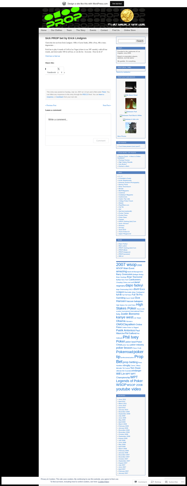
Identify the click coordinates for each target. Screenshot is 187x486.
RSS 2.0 (85, 94)
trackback (59, 97)
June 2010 (122, 405)
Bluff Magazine (124, 190)
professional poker (127, 357)
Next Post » (107, 105)
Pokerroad (124, 352)
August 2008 (123, 438)
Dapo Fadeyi (123, 244)
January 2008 (123, 453)
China (125, 282)
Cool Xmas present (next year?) (129, 146)
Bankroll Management (135, 272)
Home (43, 30)
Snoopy (121, 227)
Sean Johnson (124, 223)
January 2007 (123, 473)
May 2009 (122, 420)
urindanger (136, 370)
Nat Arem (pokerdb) (125, 211)
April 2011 (122, 401)
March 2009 (123, 424)
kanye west (124, 317)
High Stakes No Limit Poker (126, 305)
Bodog (141, 274)
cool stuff (130, 282)
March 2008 (123, 448)
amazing (121, 271)
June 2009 (122, 418)
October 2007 (123, 459)
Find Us (116, 30)
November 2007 (124, 457)
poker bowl (130, 341)
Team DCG (122, 229)
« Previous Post (50, 105)
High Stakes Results (125, 162)
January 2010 (123, 409)
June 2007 (122, 467)
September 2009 (124, 414)
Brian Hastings (121, 277)
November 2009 (124, 412)
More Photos (121, 136)
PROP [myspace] (124, 252)
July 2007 (122, 465)
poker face (126, 345)
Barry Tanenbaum (125, 186)
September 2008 (124, 436)
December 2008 (124, 430)
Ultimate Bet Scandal (123, 371)
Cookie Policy (103, 482)
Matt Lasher (123, 246)
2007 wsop (126, 264)
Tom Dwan (135, 368)
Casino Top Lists (124, 199)
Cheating (119, 282)
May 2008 (122, 444)
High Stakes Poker (129, 306)
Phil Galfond (130, 333)
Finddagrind (140, 292)
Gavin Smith (130, 298)
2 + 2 (120, 176)
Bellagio (135, 274)
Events (93, 30)
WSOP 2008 (135, 384)
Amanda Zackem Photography (129, 182)
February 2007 (124, 471)
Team (69, 30)
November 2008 (124, 432)
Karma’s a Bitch (124, 166)
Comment (100, 140)
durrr (137, 289)
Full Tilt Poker (126, 295)
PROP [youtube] (124, 254)
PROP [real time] (124, 67)
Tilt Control (126, 368)
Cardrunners (123, 197)
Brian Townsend (134, 277)
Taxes (133, 365)
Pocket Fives (123, 215)
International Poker (137, 311)
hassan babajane (135, 301)
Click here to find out (52, 56)
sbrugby (126, 365)
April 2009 (122, 422)
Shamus (121, 225)
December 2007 (124, 455)
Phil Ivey (131, 337)
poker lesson (124, 347)
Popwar (121, 219)
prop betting (130, 362)
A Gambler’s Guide (125, 178)
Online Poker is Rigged (130, 327)
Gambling (120, 298)
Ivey (118, 314)
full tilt (118, 294)
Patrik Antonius (125, 330)
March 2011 (123, 403)
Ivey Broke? (123, 164)
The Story (80, 30)
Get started (117, 3)
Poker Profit (137, 348)
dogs (118, 289)
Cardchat (122, 193)
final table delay (130, 292)
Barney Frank (123, 184)
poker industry (137, 344)
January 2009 (123, 428)
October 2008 (123, 434)
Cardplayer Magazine (126, 195)
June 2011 (122, 399)
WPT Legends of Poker (129, 379)
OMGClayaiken (125, 324)
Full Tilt (121, 207)
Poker (104, 92)
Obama (120, 320)
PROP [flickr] (123, 250)
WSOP (121, 385)
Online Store (130, 30)
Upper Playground (125, 234)
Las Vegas (137, 318)
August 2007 (123, 463)
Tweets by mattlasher (123, 72)
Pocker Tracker (124, 213)
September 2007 (124, 461)
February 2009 (124, 426)
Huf (120, 209)
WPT (127, 374)
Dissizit (121, 203)
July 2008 (122, 440)
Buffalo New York (122, 280)
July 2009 (122, 416)
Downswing (124, 289)
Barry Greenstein (124, 274)
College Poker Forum (126, 201)
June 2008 (122, 442)
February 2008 (124, 450)
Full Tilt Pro (137, 294)
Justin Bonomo (130, 313)
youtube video (128, 389)
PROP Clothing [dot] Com (127, 221)
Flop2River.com (124, 205)
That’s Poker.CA (124, 231)
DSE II (131, 289)
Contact (104, 30)
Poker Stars (123, 217)
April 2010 (122, 407)
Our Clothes (56, 30)
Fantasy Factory (124, 160)
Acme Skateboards (125, 180)
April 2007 (122, 469)
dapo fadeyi (134, 285)
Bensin (121, 188)
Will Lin (121, 256)
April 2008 (122, 446)
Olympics (129, 321)
